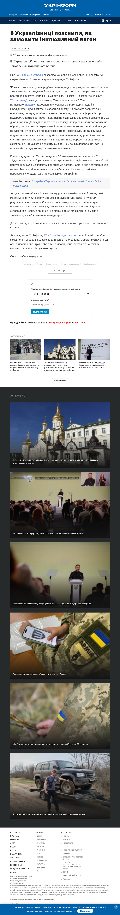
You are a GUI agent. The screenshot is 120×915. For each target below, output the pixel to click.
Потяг (39, 264)
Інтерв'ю (14, 840)
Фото (12, 843)
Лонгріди (14, 858)
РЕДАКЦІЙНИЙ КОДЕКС (73, 876)
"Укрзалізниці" (18, 100)
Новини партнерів (19, 861)
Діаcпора (41, 867)
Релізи (13, 872)
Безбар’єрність (90, 264)
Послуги (13, 14)
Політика (41, 843)
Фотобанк (23, 14)
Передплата (68, 843)
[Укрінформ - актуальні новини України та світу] (60, 5)
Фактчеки (41, 850)
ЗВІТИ (65, 872)
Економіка (24, 20)
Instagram (65, 322)
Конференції (16, 865)
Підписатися (40, 311)
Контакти (66, 839)
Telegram (54, 322)
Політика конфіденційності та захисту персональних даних (72, 865)
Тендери (66, 853)
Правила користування (72, 850)
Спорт (68, 20)
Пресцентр (35, 14)
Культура (56, 20)
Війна (12, 20)
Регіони (44, 20)
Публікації (15, 836)
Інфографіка (16, 854)
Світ (34, 20)
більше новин (60, 381)
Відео (13, 847)
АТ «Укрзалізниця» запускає (61, 235)
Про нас (66, 836)
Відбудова (41, 839)
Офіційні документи (20, 869)
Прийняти (85, 911)
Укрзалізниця (52, 264)
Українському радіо (31, 75)
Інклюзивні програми (70, 264)
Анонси (45, 14)
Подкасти (15, 832)
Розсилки (66, 879)
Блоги (13, 850)
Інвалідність (27, 264)
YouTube (80, 322)
